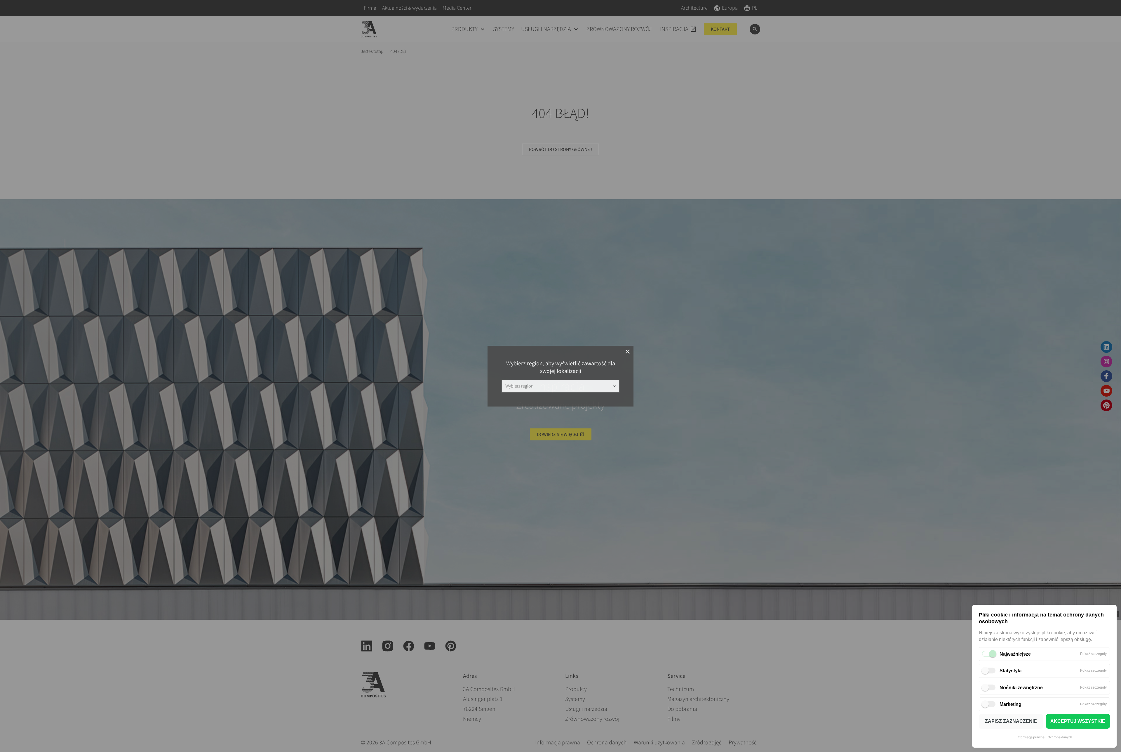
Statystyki (1010, 670)
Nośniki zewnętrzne (1021, 687)
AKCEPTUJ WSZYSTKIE (1077, 721)
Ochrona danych (1060, 737)
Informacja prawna (1030, 737)
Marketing (1010, 704)
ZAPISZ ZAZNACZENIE (1011, 721)
